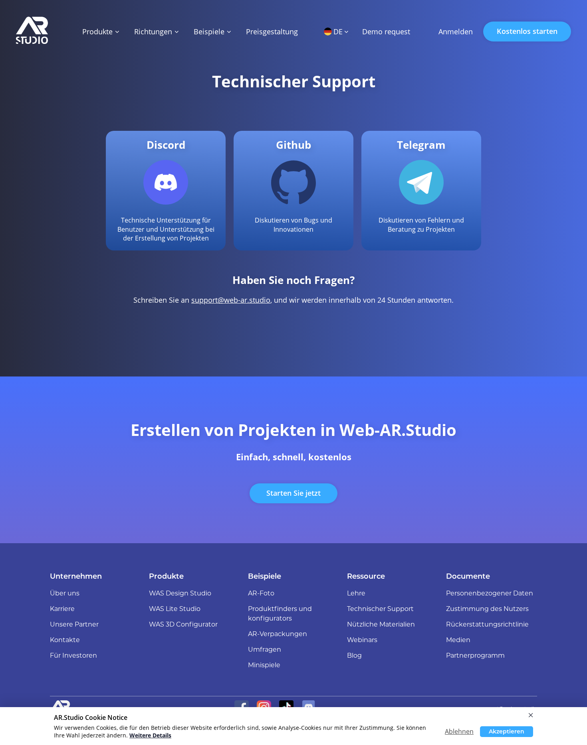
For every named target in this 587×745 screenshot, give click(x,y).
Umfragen (264, 649)
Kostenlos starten (527, 31)
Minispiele (264, 665)
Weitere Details (150, 735)
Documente (468, 576)
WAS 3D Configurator (183, 624)
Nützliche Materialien (381, 624)
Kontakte (65, 640)
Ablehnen (459, 731)
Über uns (64, 593)
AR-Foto (261, 593)
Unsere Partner (74, 624)
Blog (354, 655)
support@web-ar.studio (230, 300)
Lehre (356, 593)
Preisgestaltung (272, 31)
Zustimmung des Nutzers (487, 609)
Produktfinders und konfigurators (280, 613)
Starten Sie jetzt (293, 493)
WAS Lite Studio (174, 609)
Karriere (62, 609)
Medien (458, 640)
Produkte (166, 576)
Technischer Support (380, 609)
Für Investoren (73, 655)
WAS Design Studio (180, 593)
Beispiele (264, 576)
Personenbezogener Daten (489, 593)
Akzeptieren (506, 731)
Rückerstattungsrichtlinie (487, 624)
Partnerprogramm (475, 655)
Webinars (362, 640)
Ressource (366, 576)
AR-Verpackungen (277, 634)
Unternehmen (76, 576)
